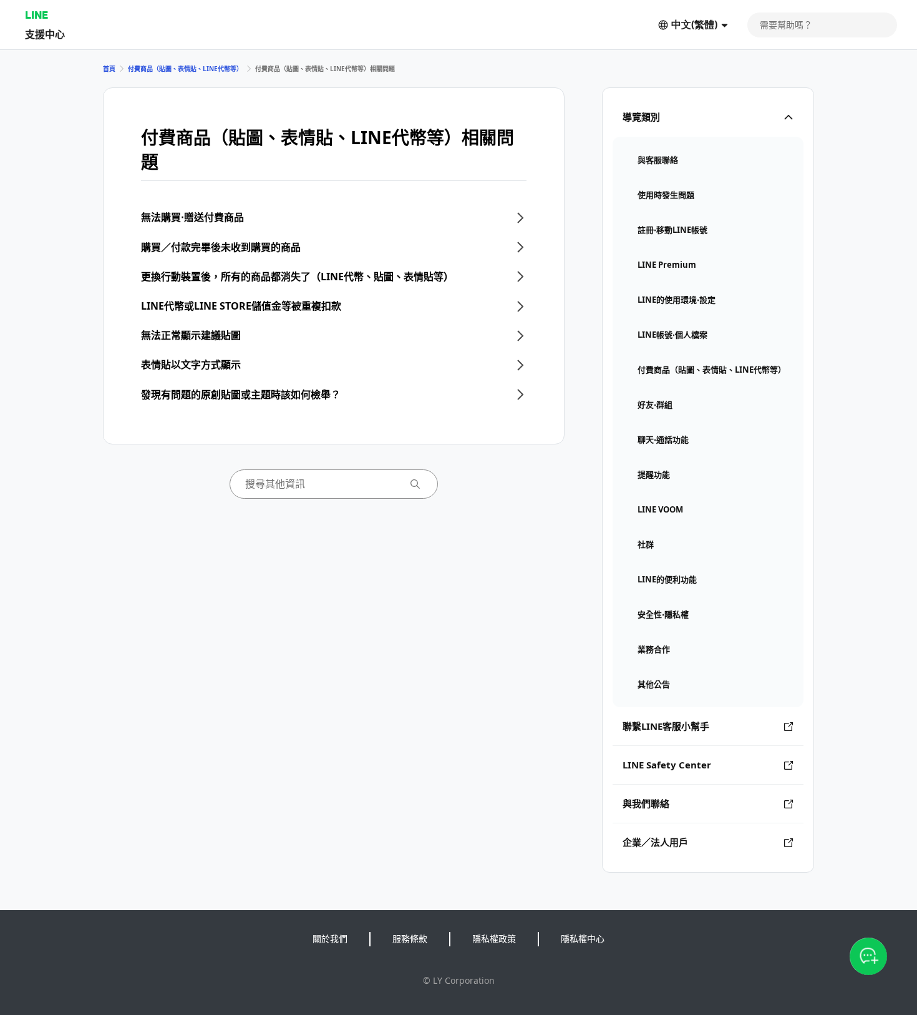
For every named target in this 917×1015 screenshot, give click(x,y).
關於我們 (330, 938)
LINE (36, 14)
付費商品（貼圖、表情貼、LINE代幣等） (185, 68)
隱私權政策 (494, 938)
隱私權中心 (582, 938)
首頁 (109, 68)
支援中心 (45, 34)
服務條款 (409, 938)
